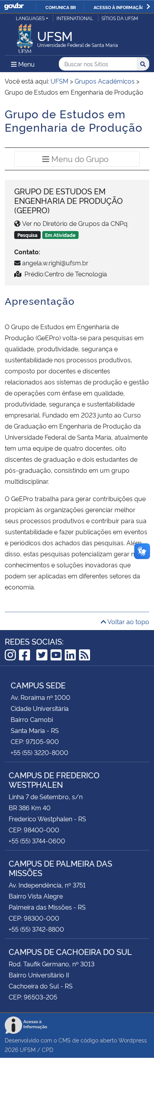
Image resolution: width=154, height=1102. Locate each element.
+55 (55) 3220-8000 (39, 752)
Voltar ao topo (127, 621)
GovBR (14, 6)
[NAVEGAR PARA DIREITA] (148, 6)
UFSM (28, 1049)
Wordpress (132, 1040)
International (74, 18)
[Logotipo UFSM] (25, 36)
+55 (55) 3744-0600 (37, 840)
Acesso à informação (119, 7)
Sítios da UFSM (119, 18)
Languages (30, 18)
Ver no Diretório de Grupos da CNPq (75, 223)
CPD (47, 1049)
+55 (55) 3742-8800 (36, 929)
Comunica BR (60, 7)
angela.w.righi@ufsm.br (55, 262)
